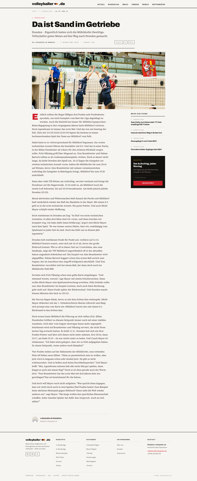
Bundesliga (113, 4)
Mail (131, 42)
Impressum (121, 453)
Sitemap (56, 475)
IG (32, 454)
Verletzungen (91, 457)
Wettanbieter (158, 4)
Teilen (118, 42)
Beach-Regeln (91, 449)
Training (89, 453)
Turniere (89, 465)
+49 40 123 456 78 (154, 454)
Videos (58, 465)
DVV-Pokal (60, 457)
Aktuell (101, 4)
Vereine (135, 4)
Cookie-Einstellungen (70, 475)
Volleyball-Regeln (92, 445)
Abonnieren (148, 183)
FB (27, 454)
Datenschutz (40, 475)
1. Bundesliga (61, 445)
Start (34, 11)
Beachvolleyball (61, 453)
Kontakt (120, 449)
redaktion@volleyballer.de (157, 451)
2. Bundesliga (61, 449)
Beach (125, 4)
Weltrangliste (91, 461)
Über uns (120, 445)
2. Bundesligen (46, 11)
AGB (49, 475)
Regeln (145, 4)
